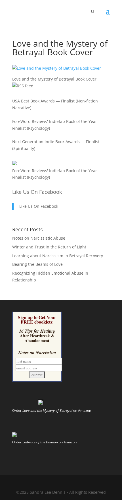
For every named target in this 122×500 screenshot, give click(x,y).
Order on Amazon (51, 410)
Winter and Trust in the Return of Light (49, 247)
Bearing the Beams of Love (37, 264)
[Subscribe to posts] (22, 86)
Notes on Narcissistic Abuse (38, 238)
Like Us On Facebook (37, 191)
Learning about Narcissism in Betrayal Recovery (57, 255)
